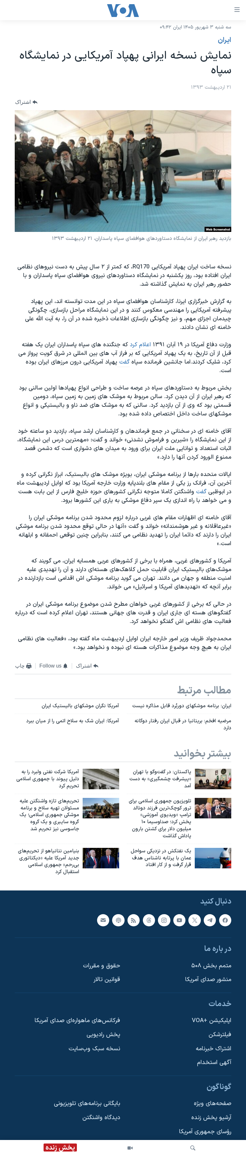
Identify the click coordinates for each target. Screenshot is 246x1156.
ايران (224, 40)
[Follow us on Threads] (149, 920)
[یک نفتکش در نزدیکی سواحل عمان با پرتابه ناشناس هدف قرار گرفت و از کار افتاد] (213, 858)
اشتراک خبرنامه (213, 1049)
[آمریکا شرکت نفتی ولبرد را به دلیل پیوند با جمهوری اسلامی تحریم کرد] (101, 779)
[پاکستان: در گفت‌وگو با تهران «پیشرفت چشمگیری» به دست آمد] (213, 779)
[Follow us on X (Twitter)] (194, 920)
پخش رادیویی (103, 1034)
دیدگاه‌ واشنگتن (101, 1117)
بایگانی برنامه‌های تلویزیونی (87, 1104)
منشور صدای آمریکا (208, 979)
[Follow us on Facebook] (225, 920)
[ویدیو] (130, 1148)
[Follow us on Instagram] (164, 920)
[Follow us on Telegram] (210, 920)
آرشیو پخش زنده (211, 1117)
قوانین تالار (107, 979)
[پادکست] (118, 920)
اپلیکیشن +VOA (211, 1021)
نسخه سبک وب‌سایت (94, 1049)
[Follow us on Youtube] (179, 920)
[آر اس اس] (133, 920)
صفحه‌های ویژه (212, 1104)
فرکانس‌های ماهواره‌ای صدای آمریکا (77, 1021)
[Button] (26, 102)
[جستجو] (192, 1148)
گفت (123, 362)
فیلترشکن (220, 1034)
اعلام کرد (140, 344)
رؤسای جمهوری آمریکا (205, 1131)
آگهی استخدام (214, 1062)
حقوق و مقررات (101, 966)
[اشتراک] (103, 920)
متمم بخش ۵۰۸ (211, 966)
